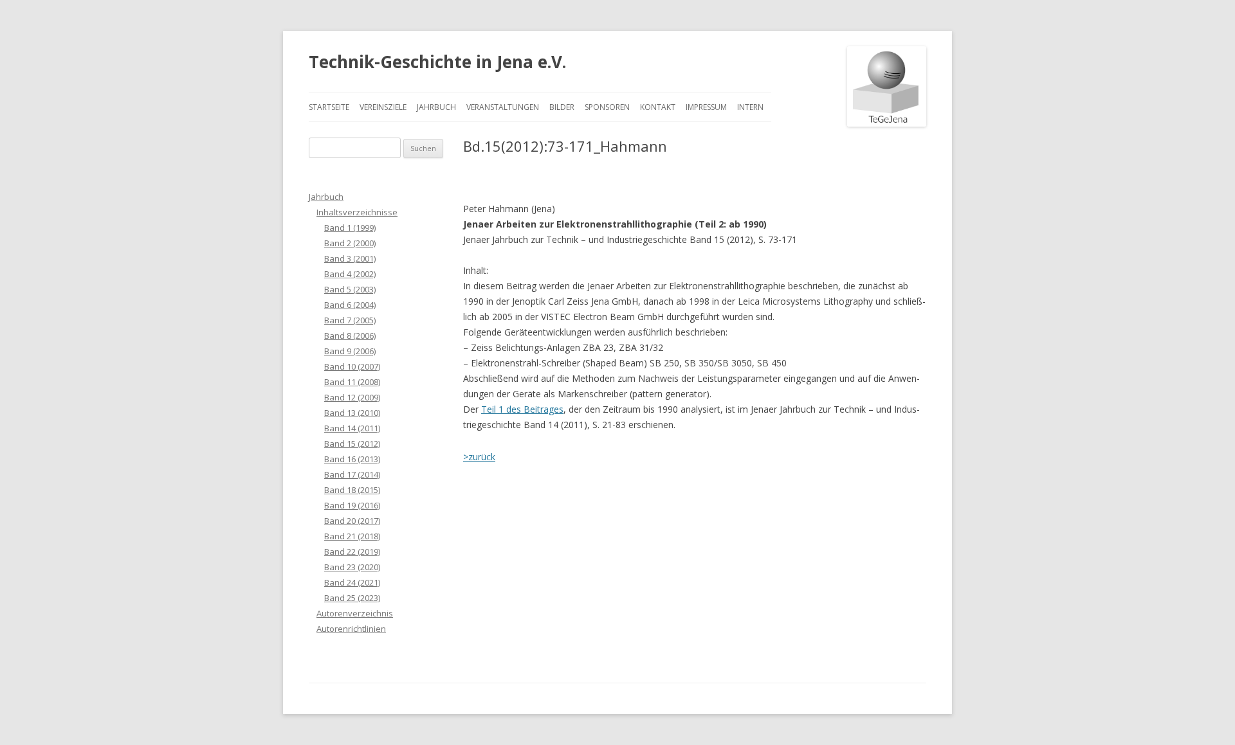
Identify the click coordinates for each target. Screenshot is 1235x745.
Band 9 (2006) (350, 351)
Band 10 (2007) (352, 366)
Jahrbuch (436, 107)
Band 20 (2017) (352, 520)
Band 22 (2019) (352, 551)
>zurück (479, 457)
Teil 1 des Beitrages (522, 409)
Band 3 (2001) (350, 258)
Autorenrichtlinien (351, 628)
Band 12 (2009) (352, 397)
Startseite (329, 107)
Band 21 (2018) (352, 536)
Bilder (561, 107)
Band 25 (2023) (352, 598)
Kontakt (657, 107)
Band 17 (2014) (352, 474)
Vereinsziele (383, 107)
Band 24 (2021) (352, 582)
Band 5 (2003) (350, 289)
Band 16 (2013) (352, 459)
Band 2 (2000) (350, 243)
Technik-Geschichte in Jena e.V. (437, 61)
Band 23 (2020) (352, 567)
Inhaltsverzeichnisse (357, 212)
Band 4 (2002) (350, 274)
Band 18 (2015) (352, 490)
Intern (750, 107)
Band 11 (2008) (352, 382)
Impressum (706, 107)
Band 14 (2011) (352, 428)
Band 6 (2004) (350, 304)
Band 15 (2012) (352, 443)
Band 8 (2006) (350, 335)
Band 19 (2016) (352, 505)
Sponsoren (607, 107)
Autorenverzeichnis (354, 613)
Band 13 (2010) (352, 412)
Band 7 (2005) (350, 320)
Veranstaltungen (502, 107)
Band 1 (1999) (350, 227)
